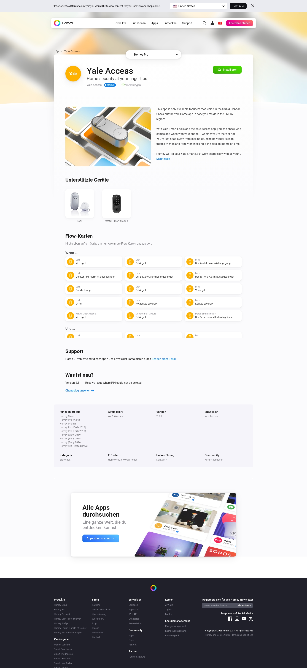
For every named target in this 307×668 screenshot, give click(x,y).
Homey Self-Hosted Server (67, 618)
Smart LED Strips (62, 658)
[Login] (212, 23)
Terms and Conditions (242, 635)
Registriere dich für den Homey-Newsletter (227, 599)
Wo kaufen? (98, 618)
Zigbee (168, 609)
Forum (132, 640)
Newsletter (97, 632)
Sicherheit (65, 459)
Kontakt (96, 637)
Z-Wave (169, 605)
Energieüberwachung (175, 630)
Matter (168, 614)
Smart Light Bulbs (63, 663)
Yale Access (211, 416)
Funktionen (139, 23)
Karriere (96, 605)
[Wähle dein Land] (220, 23)
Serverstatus (135, 623)
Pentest (132, 644)
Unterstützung (99, 614)
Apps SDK (134, 609)
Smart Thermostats (64, 654)
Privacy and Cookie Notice (217, 635)
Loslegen (133, 605)
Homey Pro (59, 609)
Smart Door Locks (63, 649)
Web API (133, 614)
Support (187, 23)
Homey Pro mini (62, 614)
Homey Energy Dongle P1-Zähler (70, 628)
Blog (94, 623)
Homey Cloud (60, 605)
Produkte (120, 23)
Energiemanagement (175, 626)
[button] (198, 6)
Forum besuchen (214, 459)
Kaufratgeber (61, 639)
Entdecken (170, 23)
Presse (95, 628)
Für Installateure (137, 656)
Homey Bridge (61, 623)
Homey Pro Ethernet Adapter (68, 632)
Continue (238, 6)
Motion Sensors (62, 644)
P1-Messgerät (172, 635)
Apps (154, 23)
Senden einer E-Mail (164, 359)
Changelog (134, 618)
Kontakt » (161, 459)
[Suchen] (204, 23)
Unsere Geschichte (101, 609)
